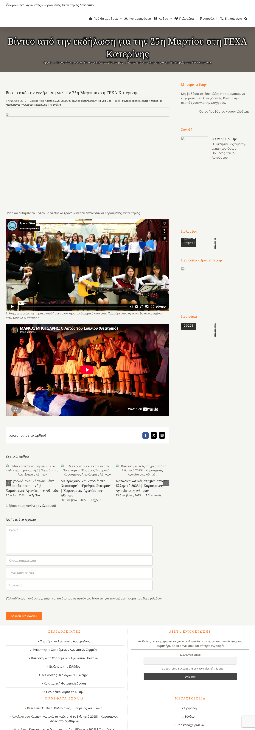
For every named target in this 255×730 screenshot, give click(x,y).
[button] (245, 18)
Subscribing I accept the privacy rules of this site (192, 668)
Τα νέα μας (104, 100)
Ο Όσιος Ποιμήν (224, 139)
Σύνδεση (191, 716)
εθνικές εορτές (131, 100)
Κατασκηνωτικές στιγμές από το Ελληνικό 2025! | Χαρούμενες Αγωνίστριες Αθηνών (142, 470)
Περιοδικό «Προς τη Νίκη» (64, 692)
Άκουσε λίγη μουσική (58, 100)
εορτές (146, 100)
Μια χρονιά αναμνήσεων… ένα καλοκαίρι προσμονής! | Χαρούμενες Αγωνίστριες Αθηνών (32, 470)
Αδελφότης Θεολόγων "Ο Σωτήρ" (64, 675)
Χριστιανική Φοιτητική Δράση (65, 683)
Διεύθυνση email (190, 654)
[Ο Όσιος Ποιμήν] (194, 176)
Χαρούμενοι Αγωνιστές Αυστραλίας (65, 641)
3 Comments (153, 495)
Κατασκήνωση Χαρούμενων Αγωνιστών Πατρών (64, 658)
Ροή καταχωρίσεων (190, 725)
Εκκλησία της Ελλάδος (64, 666)
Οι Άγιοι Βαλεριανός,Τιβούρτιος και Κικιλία (72, 708)
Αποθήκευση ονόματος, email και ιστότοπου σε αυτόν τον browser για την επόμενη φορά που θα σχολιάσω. (85, 598)
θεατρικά (156, 100)
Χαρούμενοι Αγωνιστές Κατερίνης (26, 104)
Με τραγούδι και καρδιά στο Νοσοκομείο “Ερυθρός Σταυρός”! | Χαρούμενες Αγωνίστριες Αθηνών (87, 470)
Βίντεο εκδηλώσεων (84, 100)
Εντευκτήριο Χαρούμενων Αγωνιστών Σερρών (65, 650)
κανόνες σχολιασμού (40, 506)
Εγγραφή (190, 708)
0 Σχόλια (55, 104)
